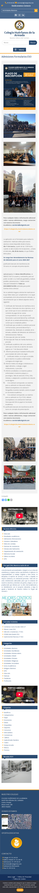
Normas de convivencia (11, 546)
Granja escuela (9, 745)
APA (5, 559)
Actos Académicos (10, 666)
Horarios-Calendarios (11, 541)
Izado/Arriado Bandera (11, 740)
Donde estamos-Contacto (21, 6)
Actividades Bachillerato (11, 651)
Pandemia (7, 678)
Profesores (7, 681)
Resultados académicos (11, 536)
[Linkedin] (23, 15)
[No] (37, 887)
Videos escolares (9, 556)
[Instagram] (19, 15)
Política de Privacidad (24, 877)
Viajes (6, 717)
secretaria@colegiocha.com (25, 3)
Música (6, 748)
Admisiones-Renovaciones (12, 539)
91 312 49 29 (10, 3)
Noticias (6, 676)
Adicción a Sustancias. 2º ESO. (13, 632)
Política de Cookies (19, 879)
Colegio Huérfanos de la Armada (19, 34)
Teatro (6, 743)
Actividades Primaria (10, 658)
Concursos (7, 730)
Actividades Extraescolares (12, 653)
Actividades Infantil (10, 656)
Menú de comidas (10, 544)
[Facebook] (15, 15)
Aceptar (20, 890)
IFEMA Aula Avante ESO (11, 634)
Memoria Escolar (9, 554)
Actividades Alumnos (10, 10)
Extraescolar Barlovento (12, 549)
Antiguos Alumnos (10, 668)
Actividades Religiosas (11, 661)
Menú (21, 50)
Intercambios (8, 733)
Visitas (6, 722)
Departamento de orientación (13, 551)
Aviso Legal (11, 877)
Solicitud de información (11, 866)
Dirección (7, 534)
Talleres (6, 738)
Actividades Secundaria (11, 663)
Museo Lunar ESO (10, 629)
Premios (6, 750)
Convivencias (8, 735)
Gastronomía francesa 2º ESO (13, 637)
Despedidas (8, 725)
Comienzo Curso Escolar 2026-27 (15, 627)
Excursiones (8, 720)
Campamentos (9, 715)
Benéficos (7, 712)
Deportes (7, 728)
